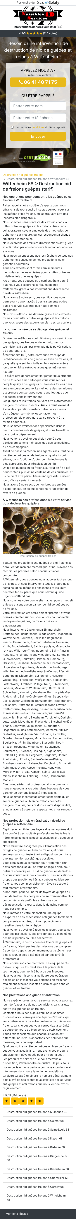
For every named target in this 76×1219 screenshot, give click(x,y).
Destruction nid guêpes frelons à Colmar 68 (35, 1121)
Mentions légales (17, 1213)
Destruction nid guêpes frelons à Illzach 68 (35, 1138)
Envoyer (38, 136)
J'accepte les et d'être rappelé (40, 127)
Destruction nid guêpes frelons (23, 175)
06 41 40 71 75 (40, 82)
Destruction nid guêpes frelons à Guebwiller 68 (37, 1178)
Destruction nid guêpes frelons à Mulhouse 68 (37, 1112)
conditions (38, 127)
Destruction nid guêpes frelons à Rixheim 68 (36, 1147)
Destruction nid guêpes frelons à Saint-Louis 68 (38, 1129)
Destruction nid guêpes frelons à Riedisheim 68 (38, 1169)
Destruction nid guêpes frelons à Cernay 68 (35, 1187)
